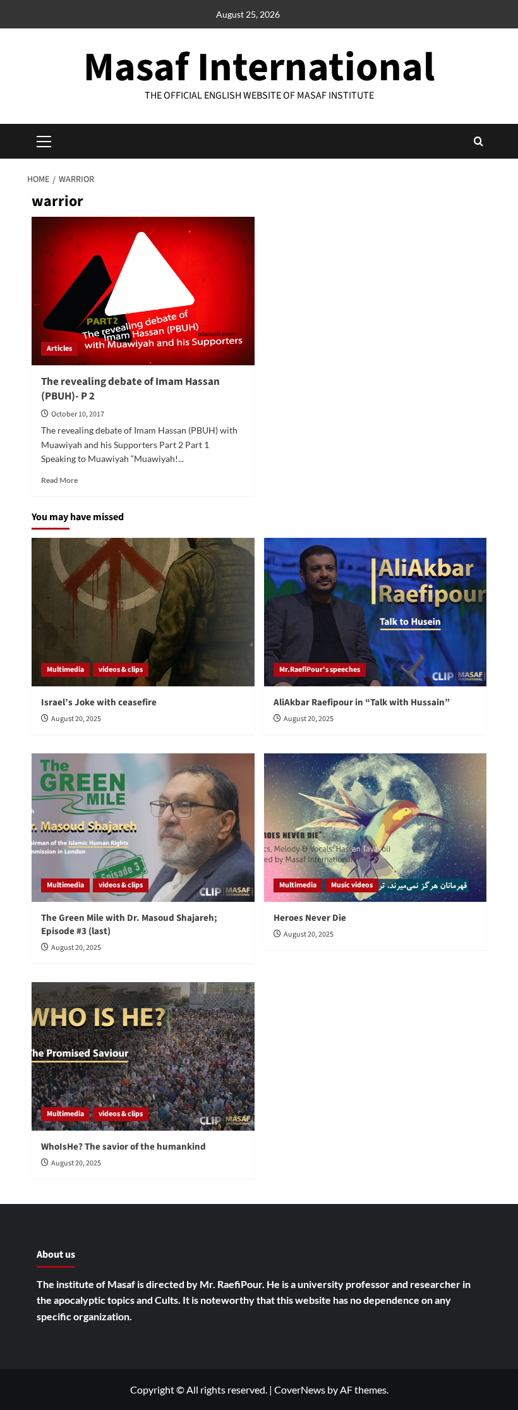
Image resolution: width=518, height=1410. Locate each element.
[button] (478, 141)
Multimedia (65, 669)
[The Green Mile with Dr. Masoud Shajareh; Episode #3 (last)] (143, 827)
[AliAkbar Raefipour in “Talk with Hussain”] (375, 612)
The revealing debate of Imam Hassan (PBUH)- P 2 (130, 389)
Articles (59, 348)
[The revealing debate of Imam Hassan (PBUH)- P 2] (143, 291)
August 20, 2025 (76, 719)
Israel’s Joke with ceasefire (99, 702)
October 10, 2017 (77, 414)
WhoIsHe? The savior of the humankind (123, 1146)
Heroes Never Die (310, 918)
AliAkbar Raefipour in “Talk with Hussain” (363, 702)
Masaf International (259, 68)
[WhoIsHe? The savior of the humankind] (143, 1056)
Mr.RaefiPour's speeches (319, 669)
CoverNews (299, 1389)
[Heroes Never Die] (375, 827)
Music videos (352, 885)
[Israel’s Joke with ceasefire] (143, 612)
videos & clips (121, 669)
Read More (59, 480)
